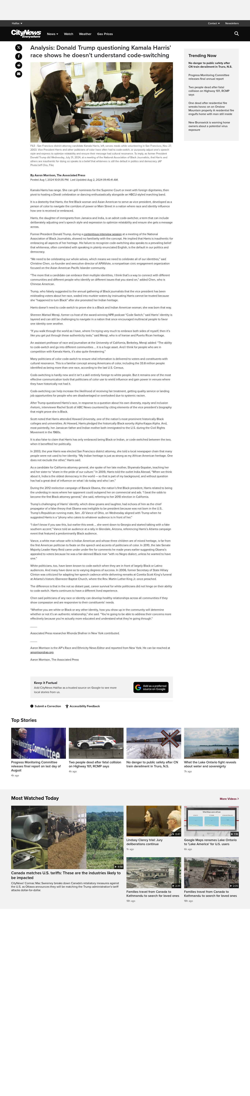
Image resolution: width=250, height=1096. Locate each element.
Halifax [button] (15, 23)
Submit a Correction (48, 706)
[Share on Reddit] (18, 65)
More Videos (228, 799)
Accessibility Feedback (85, 706)
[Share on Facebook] (18, 56)
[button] (213, 23)
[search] (236, 33)
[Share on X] (18, 47)
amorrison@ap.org (41, 652)
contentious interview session (103, 234)
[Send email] (18, 74)
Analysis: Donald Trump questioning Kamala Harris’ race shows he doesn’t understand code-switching (100, 51)
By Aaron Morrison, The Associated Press (57, 175)
